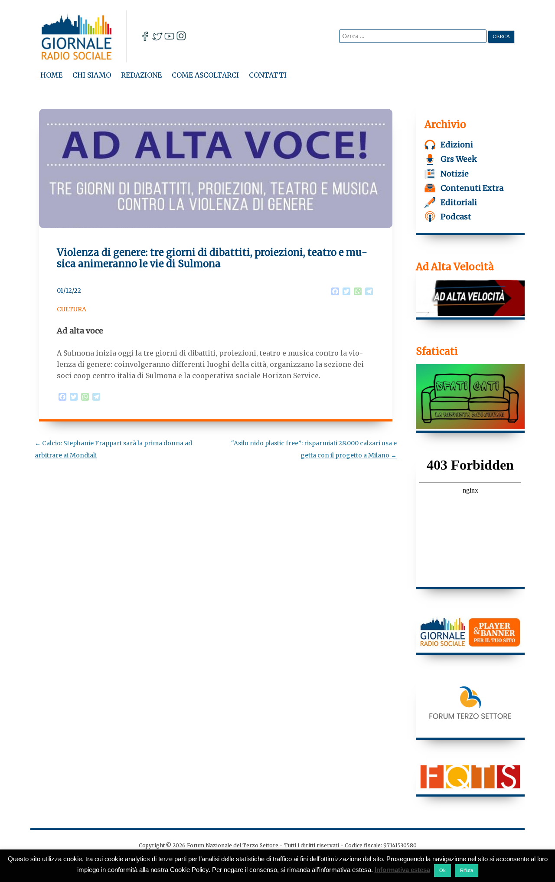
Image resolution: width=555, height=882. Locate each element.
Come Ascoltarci (205, 75)
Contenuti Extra (472, 188)
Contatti (268, 75)
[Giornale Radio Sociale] (83, 36)
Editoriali (459, 202)
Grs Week (459, 159)
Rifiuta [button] (466, 870)
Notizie (455, 174)
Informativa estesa (402, 869)
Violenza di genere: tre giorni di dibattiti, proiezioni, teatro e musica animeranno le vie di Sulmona (212, 258)
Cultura (71, 309)
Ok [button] (442, 870)
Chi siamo (91, 75)
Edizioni (457, 145)
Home (51, 75)
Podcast (456, 217)
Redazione (141, 75)
